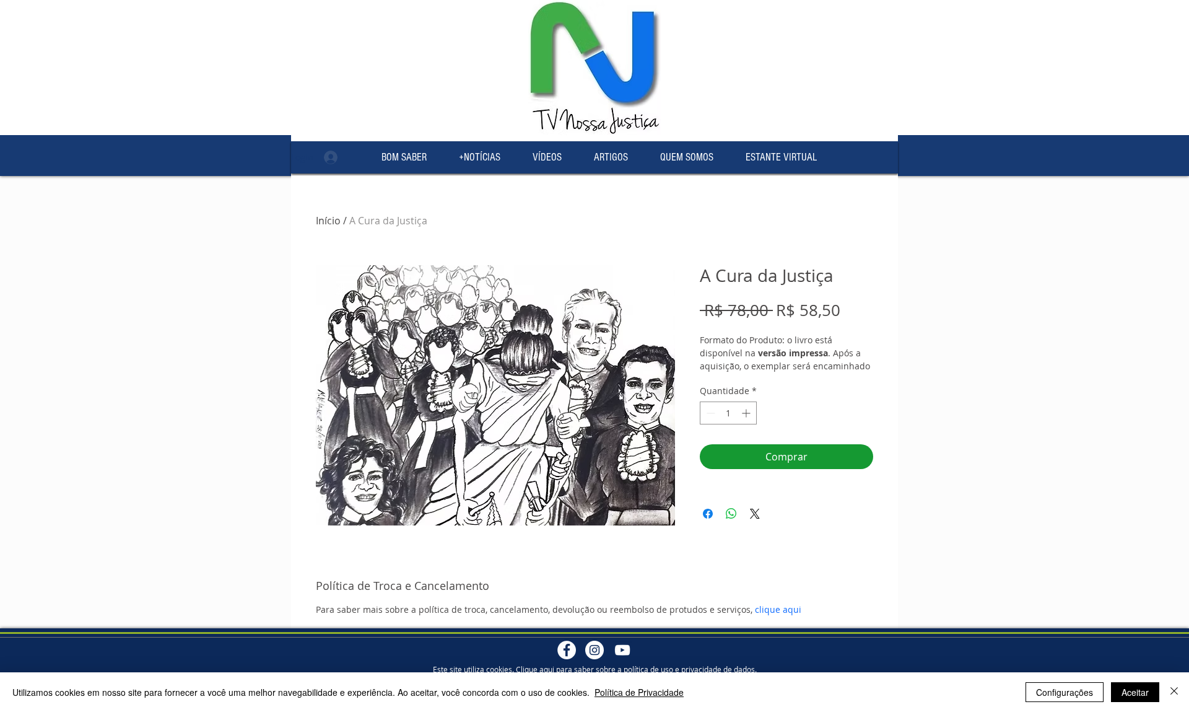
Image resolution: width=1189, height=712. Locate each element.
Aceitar (1135, 692)
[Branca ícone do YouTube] (622, 650)
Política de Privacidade (639, 692)
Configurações (1064, 692)
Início (328, 220)
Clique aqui (535, 669)
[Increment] (747, 413)
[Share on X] (754, 513)
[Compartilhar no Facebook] (707, 513)
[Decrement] (709, 413)
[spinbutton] (728, 413)
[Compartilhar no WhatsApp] (731, 513)
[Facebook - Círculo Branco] (566, 650)
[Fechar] (1174, 692)
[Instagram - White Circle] (594, 650)
